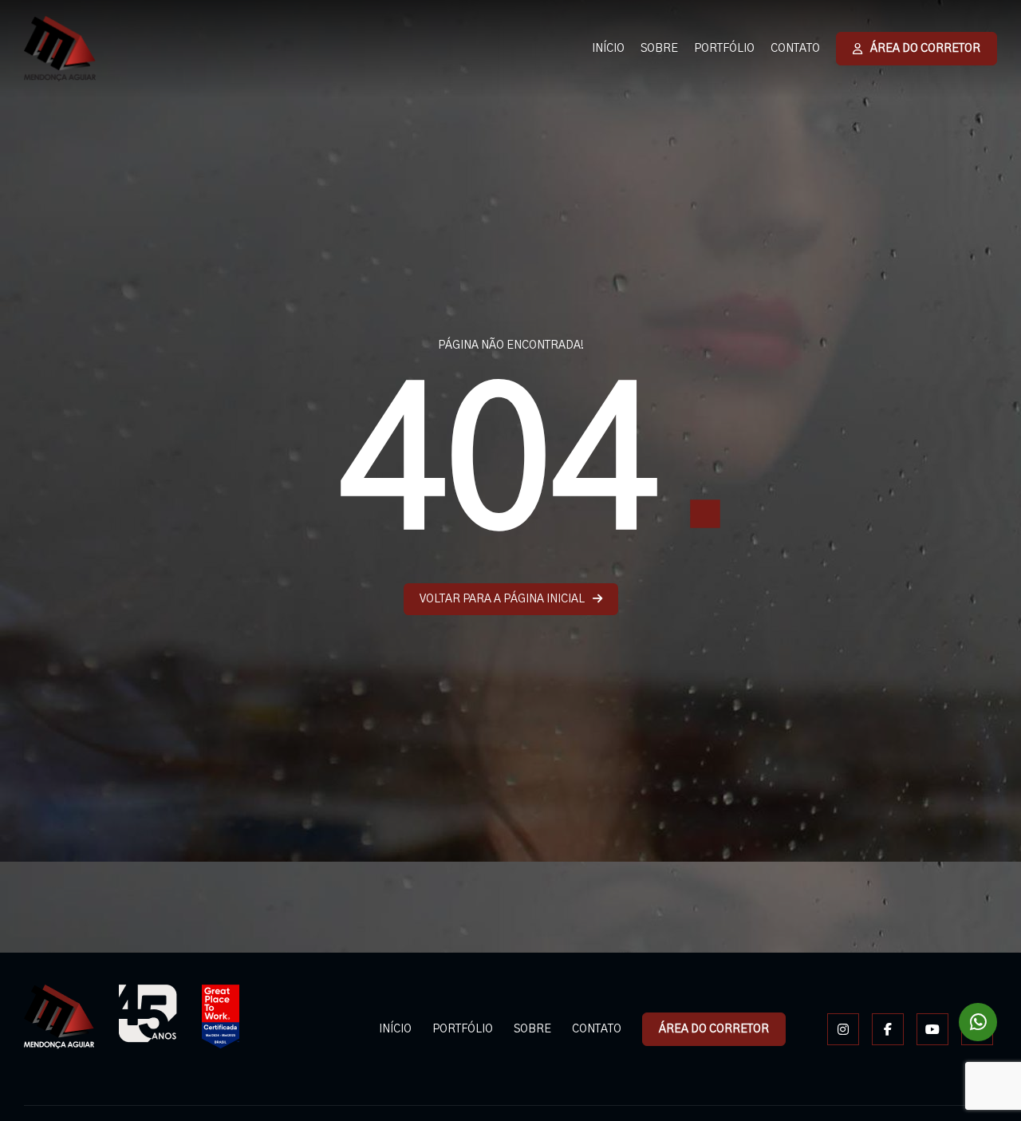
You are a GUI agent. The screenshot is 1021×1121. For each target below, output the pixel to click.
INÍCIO (608, 48)
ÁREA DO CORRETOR (925, 48)
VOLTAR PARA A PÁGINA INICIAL (502, 599)
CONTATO (795, 48)
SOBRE (659, 48)
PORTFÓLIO (724, 48)
